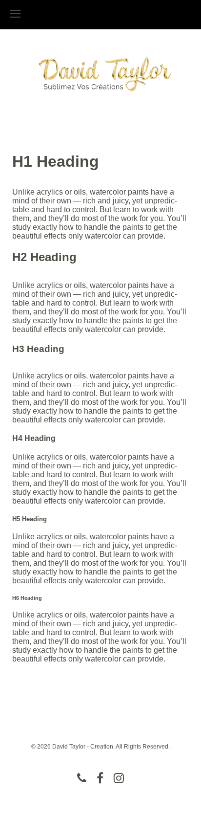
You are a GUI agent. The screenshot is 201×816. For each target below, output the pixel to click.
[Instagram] (119, 778)
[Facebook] (100, 778)
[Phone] (81, 778)
